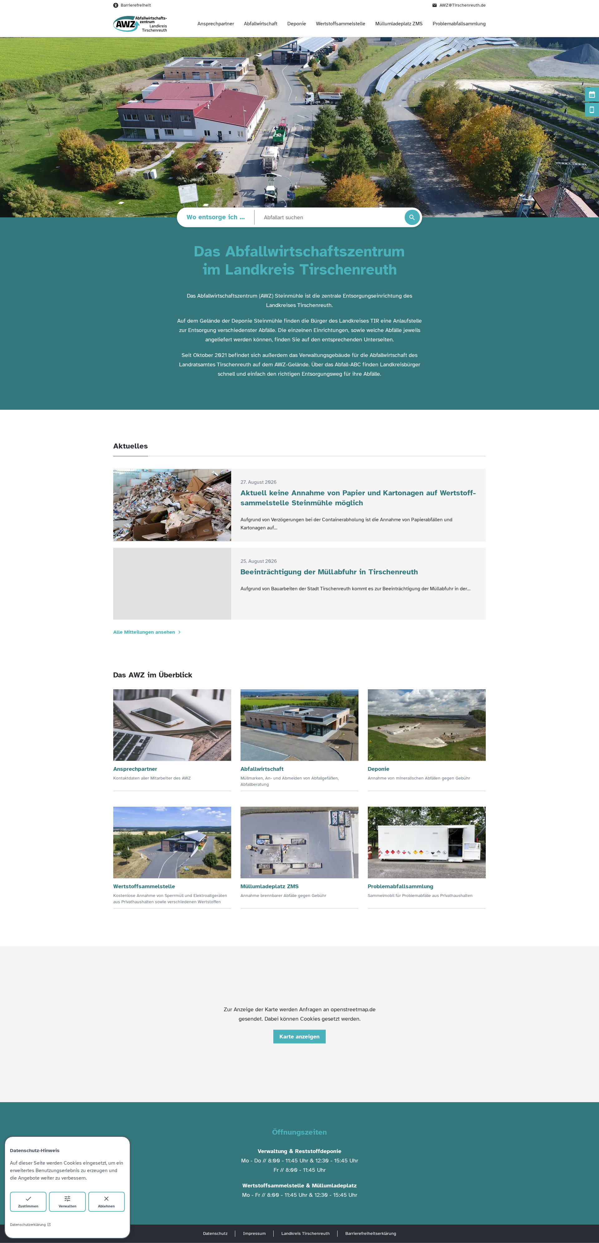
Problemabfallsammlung (459, 24)
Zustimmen (28, 1206)
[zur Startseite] (140, 24)
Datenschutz (215, 1233)
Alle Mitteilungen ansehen (144, 632)
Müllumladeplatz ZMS (399, 24)
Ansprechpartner (215, 24)
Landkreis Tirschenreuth (305, 1233)
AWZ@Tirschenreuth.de (463, 5)
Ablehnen (106, 1206)
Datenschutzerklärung (28, 1224)
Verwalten (67, 1206)
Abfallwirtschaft (260, 24)
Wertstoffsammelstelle (340, 24)
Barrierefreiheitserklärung (370, 1233)
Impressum (254, 1233)
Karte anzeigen (299, 1036)
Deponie (296, 24)
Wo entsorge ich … (216, 217)
